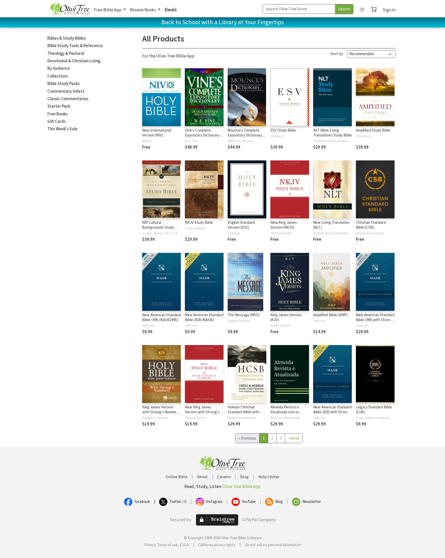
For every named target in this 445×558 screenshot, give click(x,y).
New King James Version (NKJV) (283, 225)
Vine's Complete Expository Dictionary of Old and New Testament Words (204, 138)
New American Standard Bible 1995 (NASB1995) (161, 317)
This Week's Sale (62, 129)
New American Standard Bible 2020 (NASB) (204, 317)
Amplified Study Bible (373, 130)
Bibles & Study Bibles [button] (66, 38)
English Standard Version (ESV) (241, 225)
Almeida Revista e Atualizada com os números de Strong (285, 412)
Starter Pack (58, 106)
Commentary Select (65, 91)
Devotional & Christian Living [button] (73, 61)
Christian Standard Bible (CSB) (371, 225)
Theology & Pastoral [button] (65, 53)
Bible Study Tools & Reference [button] (75, 46)
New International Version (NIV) (156, 133)
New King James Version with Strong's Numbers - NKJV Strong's (202, 415)
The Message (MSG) (244, 315)
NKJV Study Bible (199, 222)
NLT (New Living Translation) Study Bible (332, 133)
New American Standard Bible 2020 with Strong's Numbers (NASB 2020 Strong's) (332, 415)
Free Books (57, 114)
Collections (57, 76)
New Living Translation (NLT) (331, 225)
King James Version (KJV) (286, 317)
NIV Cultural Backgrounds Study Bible (158, 227)
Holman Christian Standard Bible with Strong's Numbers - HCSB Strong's (243, 415)
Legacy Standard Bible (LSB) (374, 410)
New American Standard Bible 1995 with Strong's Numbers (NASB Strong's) (375, 322)
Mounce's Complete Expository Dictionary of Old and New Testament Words (247, 138)
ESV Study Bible (283, 130)
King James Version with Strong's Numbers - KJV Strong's (160, 412)
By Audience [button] (58, 68)
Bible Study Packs (63, 84)
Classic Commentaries (67, 99)
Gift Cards (56, 121)
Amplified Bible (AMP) (330, 315)
